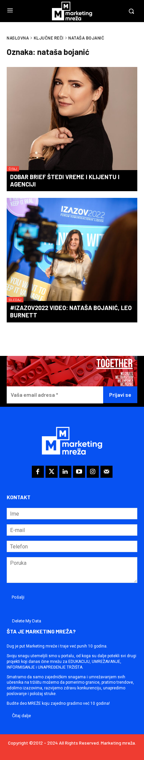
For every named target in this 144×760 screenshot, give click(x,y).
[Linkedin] (65, 472)
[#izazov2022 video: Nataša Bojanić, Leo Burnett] (72, 250)
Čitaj (13, 169)
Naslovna (18, 38)
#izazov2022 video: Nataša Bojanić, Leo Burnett (71, 311)
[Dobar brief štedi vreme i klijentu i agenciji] (72, 119)
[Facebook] (38, 472)
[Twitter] (52, 472)
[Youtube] (79, 472)
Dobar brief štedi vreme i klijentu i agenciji (65, 180)
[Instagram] (93, 472)
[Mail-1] (106, 472)
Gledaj (15, 300)
